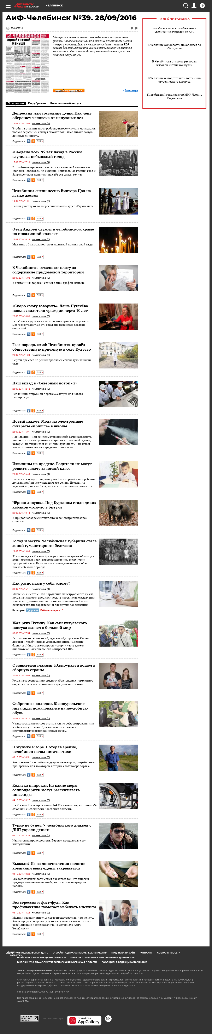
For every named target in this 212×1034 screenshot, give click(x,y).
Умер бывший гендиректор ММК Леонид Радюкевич (174, 96)
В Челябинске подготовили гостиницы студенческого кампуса (174, 79)
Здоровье (32, 610)
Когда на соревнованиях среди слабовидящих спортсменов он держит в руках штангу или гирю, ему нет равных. (52, 682)
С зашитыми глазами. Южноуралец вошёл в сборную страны (53, 667)
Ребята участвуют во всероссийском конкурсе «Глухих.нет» (52, 206)
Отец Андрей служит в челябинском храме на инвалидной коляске (53, 231)
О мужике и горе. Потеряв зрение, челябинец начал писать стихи (44, 749)
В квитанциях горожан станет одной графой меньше (48, 282)
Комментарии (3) (41, 123)
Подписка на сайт (123, 952)
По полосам (16, 103)
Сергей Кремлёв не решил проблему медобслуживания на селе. (52, 361)
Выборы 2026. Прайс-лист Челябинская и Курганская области (57, 962)
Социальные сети (168, 952)
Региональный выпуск (66, 103)
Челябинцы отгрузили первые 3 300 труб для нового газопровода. (47, 395)
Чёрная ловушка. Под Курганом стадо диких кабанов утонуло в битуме (54, 505)
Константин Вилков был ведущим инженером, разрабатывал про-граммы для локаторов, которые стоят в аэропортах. (53, 764)
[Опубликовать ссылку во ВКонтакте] (28, 141)
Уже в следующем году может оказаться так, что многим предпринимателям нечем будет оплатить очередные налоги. (50, 882)
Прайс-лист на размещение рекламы (41, 957)
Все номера (131, 90)
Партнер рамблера (53, 1018)
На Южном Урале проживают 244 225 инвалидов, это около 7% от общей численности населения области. (54, 807)
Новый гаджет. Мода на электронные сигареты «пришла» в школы (47, 423)
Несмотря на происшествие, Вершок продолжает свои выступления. (49, 842)
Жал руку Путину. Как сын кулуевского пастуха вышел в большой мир (49, 625)
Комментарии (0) (41, 201)
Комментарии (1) (41, 474)
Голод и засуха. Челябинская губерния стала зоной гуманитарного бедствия (54, 543)
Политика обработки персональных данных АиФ (102, 957)
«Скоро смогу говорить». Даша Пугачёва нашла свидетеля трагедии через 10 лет (50, 308)
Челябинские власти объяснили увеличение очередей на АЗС (174, 29)
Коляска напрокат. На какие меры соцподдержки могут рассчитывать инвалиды (46, 790)
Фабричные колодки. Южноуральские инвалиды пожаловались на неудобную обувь (50, 708)
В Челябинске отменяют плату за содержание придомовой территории (48, 269)
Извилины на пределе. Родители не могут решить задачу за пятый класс (52, 466)
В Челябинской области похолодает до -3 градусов (174, 46)
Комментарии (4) (41, 162)
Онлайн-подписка (68, 90)
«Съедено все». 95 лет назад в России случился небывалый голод (47, 154)
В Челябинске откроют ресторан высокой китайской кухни (174, 63)
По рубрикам (37, 103)
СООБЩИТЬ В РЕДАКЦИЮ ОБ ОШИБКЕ (124, 962)
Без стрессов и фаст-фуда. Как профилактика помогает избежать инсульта (54, 904)
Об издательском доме (32, 952)
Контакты (146, 952)
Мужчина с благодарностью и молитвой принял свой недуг (53, 244)
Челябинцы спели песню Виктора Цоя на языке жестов (51, 193)
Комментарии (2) (41, 912)
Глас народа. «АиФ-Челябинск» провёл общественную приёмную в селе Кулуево (51, 347)
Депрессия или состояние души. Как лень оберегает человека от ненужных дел (52, 115)
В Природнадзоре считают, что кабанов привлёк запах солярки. (49, 519)
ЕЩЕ (39, 141)
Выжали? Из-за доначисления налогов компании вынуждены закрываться (48, 866)
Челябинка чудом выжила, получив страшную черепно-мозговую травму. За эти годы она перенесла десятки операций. (50, 324)
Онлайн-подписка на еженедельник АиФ (80, 952)
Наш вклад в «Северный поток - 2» (44, 382)
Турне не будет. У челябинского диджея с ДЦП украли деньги (51, 827)
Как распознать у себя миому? (41, 583)
